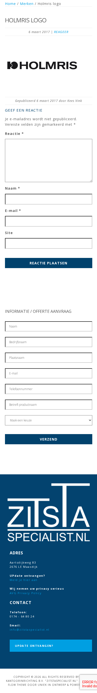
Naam (12, 188)
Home (10, 3)
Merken (27, 3)
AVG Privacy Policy (26, 593)
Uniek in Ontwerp (52, 685)
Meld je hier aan (24, 580)
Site (9, 232)
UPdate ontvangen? (34, 646)
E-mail (13, 210)
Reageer (61, 32)
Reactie (14, 133)
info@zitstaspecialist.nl (29, 629)
